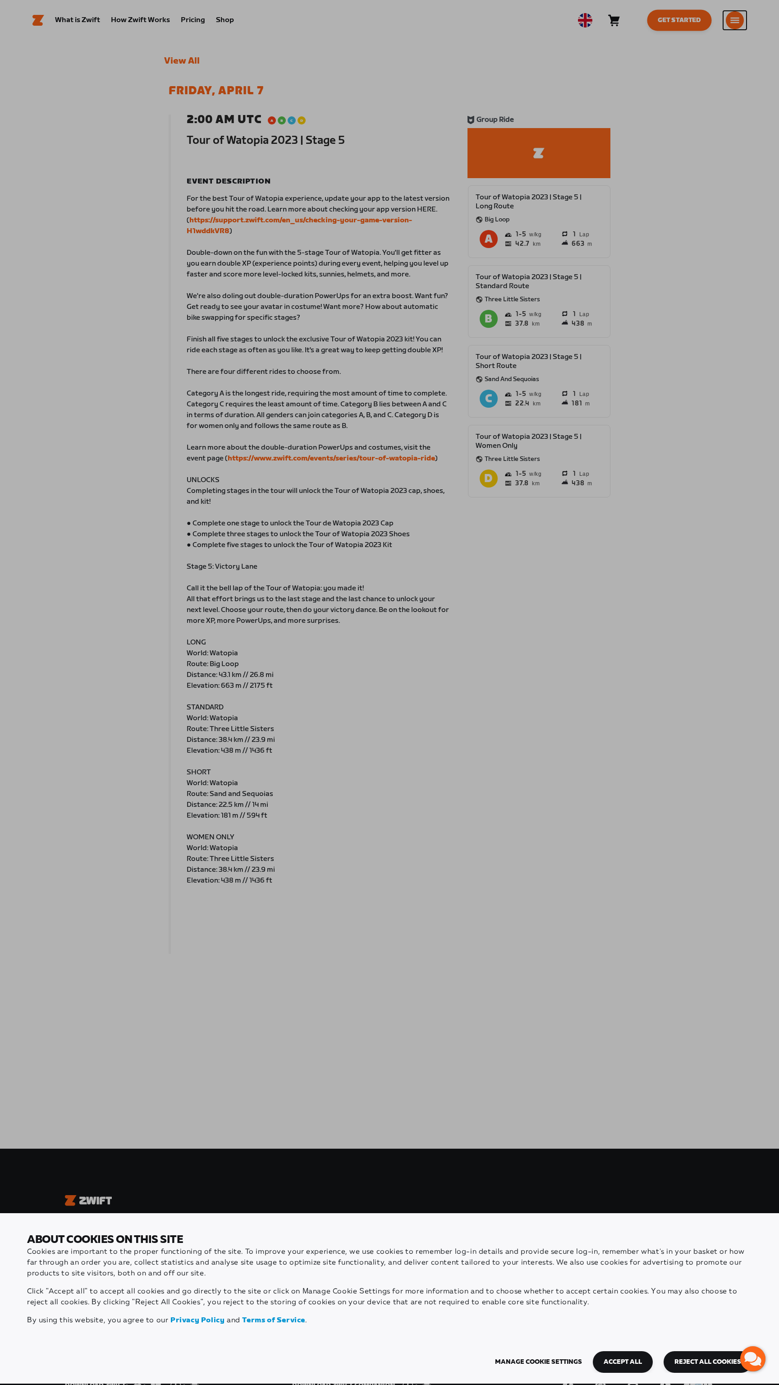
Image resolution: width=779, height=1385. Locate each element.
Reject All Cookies (707, 1362)
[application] (753, 1359)
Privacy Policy (197, 1320)
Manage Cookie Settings (538, 1362)
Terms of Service (273, 1320)
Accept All (623, 1362)
